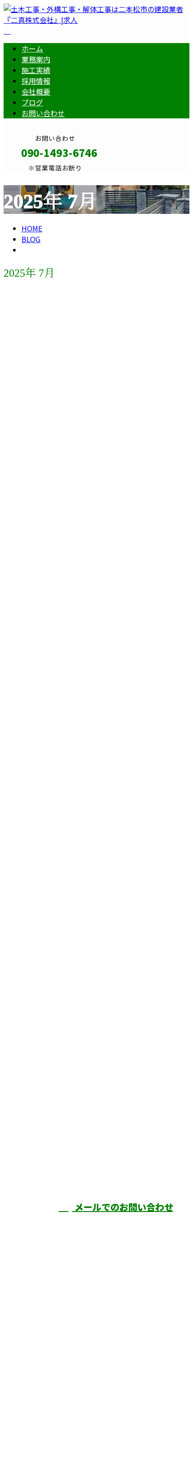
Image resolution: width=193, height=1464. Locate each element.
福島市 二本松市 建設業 (55, 315)
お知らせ (53, 351)
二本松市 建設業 (38, 1028)
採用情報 (36, 80)
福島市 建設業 (33, 877)
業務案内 (36, 59)
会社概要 (36, 91)
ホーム (32, 48)
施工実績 (36, 70)
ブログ (32, 102)
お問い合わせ (43, 113)
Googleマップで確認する (47, 1382)
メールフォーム (35, 177)
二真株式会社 (165, 1158)
